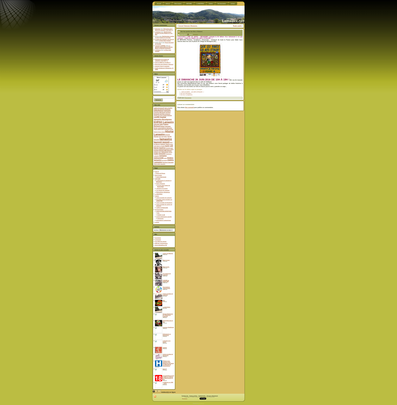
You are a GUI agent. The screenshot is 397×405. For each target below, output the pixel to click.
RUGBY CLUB (161, 215)
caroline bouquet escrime (162, 113)
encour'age (158, 124)
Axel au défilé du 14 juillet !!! (162, 62)
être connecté (189, 107)
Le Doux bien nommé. (165, 40)
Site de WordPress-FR (161, 245)
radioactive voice (166, 152)
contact (157, 222)
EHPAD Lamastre (164, 122)
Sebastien (157, 28)
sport (165, 158)
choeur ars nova (158, 115)
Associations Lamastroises (163, 220)
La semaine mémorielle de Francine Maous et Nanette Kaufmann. (164, 47)
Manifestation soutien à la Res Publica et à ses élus (163, 33)
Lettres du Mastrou (168, 253)
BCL (158, 213)
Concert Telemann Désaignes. (187, 26)
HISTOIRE (157, 178)
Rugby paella (237, 26)
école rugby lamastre (159, 164)
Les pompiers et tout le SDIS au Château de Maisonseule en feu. (168, 377)
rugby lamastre (160, 154)
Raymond (195, 34)
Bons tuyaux (158, 175)
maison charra (165, 144)
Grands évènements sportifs (164, 216)
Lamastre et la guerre (162, 188)
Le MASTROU (158, 194)
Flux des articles (160, 241)
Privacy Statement (212, 395)
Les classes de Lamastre (162, 190)
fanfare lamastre (165, 126)
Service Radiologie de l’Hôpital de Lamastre (168, 315)
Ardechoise (160, 218)
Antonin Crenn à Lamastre (162, 66)
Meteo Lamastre (161, 77)
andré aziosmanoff (159, 108)
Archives (156, 230)
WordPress (201, 403)
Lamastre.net (233, 21)
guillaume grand (168, 129)
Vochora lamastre (168, 162)
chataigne (167, 114)
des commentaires (161, 243)
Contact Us (185, 395)
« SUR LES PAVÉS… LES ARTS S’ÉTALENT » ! (192, 92)
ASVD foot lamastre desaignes (162, 109)
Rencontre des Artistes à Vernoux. (164, 64)
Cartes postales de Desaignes (164, 202)
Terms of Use (193, 395)
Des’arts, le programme (187, 94)
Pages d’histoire (160, 183)
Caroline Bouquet (159, 112)
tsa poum (164, 160)
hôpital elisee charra (159, 132)
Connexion (158, 239)
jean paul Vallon (163, 136)
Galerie (157, 196)
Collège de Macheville (162, 207)
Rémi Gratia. (166, 267)
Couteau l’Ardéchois (168, 327)
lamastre (166, 139)
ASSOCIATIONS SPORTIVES (163, 211)
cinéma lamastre (167, 115)
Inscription (158, 237)
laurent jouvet (161, 142)
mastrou (162, 148)
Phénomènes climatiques (163, 192)
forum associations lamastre (163, 128)
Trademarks (202, 395)
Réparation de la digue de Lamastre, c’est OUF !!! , (164, 29)
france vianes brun (159, 129)
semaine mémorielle (160, 157)
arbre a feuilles (168, 108)
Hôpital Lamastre (164, 133)
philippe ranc (157, 152)
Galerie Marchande (161, 177)
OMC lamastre (168, 150)
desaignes (167, 119)
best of (157, 171)
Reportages (188, 98)
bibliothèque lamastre (162, 111)
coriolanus (158, 32)
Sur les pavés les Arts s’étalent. (192, 31)
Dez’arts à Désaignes (186, 93)
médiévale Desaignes (164, 149)
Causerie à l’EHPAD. (160, 45)
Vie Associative (159, 209)
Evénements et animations (167, 334)
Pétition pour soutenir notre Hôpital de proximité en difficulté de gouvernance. (168, 363)
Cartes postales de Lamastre (164, 197)
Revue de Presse (160, 173)
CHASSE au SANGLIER (166, 281)
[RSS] (155, 396)
